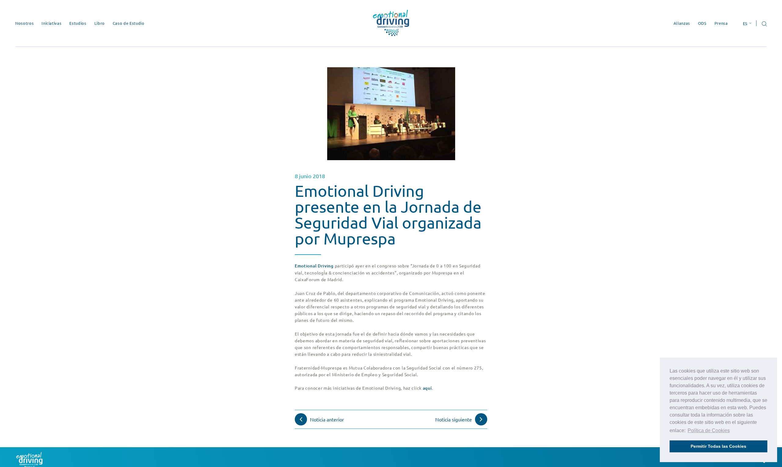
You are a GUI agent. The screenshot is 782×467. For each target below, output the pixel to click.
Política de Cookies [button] (709, 430)
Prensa (721, 23)
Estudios (77, 23)
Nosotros (24, 23)
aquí (427, 388)
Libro (99, 23)
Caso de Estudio (128, 23)
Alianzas (682, 23)
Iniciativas (51, 23)
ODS (702, 23)
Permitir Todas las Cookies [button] (718, 446)
